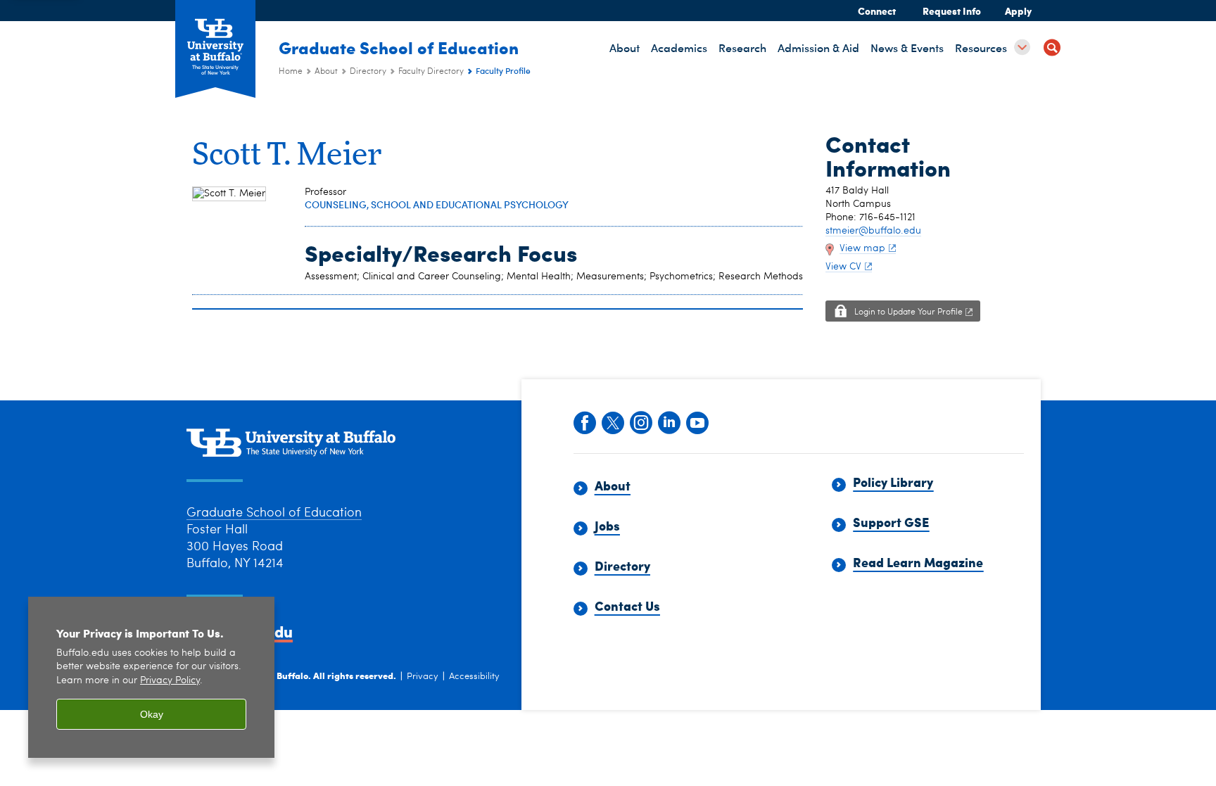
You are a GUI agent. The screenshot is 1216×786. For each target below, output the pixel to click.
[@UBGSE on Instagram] (640, 421)
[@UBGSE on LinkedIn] (668, 421)
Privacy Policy (170, 681)
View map (862, 248)
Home (291, 72)
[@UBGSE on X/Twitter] (612, 421)
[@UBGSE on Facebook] (584, 421)
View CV (843, 267)
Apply (1018, 11)
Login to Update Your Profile (908, 312)
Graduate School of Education (399, 47)
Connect (877, 11)
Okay (151, 714)
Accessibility (474, 676)
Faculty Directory (431, 72)
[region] (151, 677)
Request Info (952, 11)
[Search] (1052, 49)
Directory (368, 72)
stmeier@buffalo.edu (873, 231)
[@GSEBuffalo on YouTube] (696, 421)
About (326, 72)
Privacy (422, 676)
